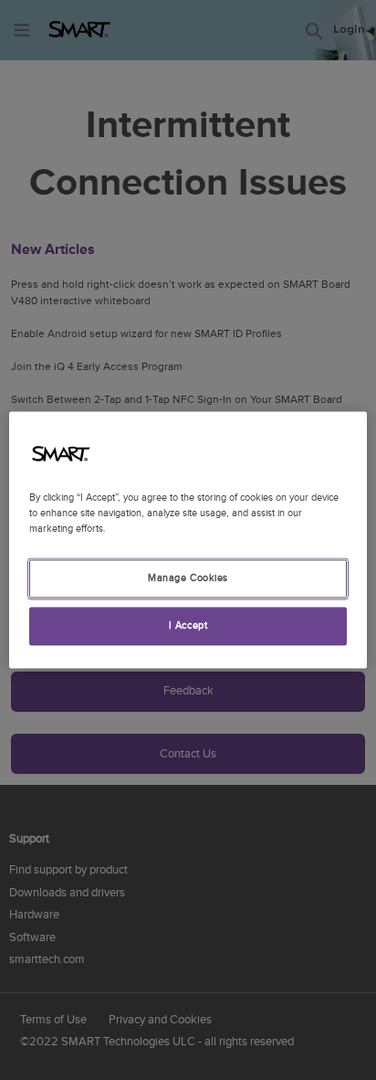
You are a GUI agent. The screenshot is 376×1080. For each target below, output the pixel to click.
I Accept (188, 626)
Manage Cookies (188, 579)
